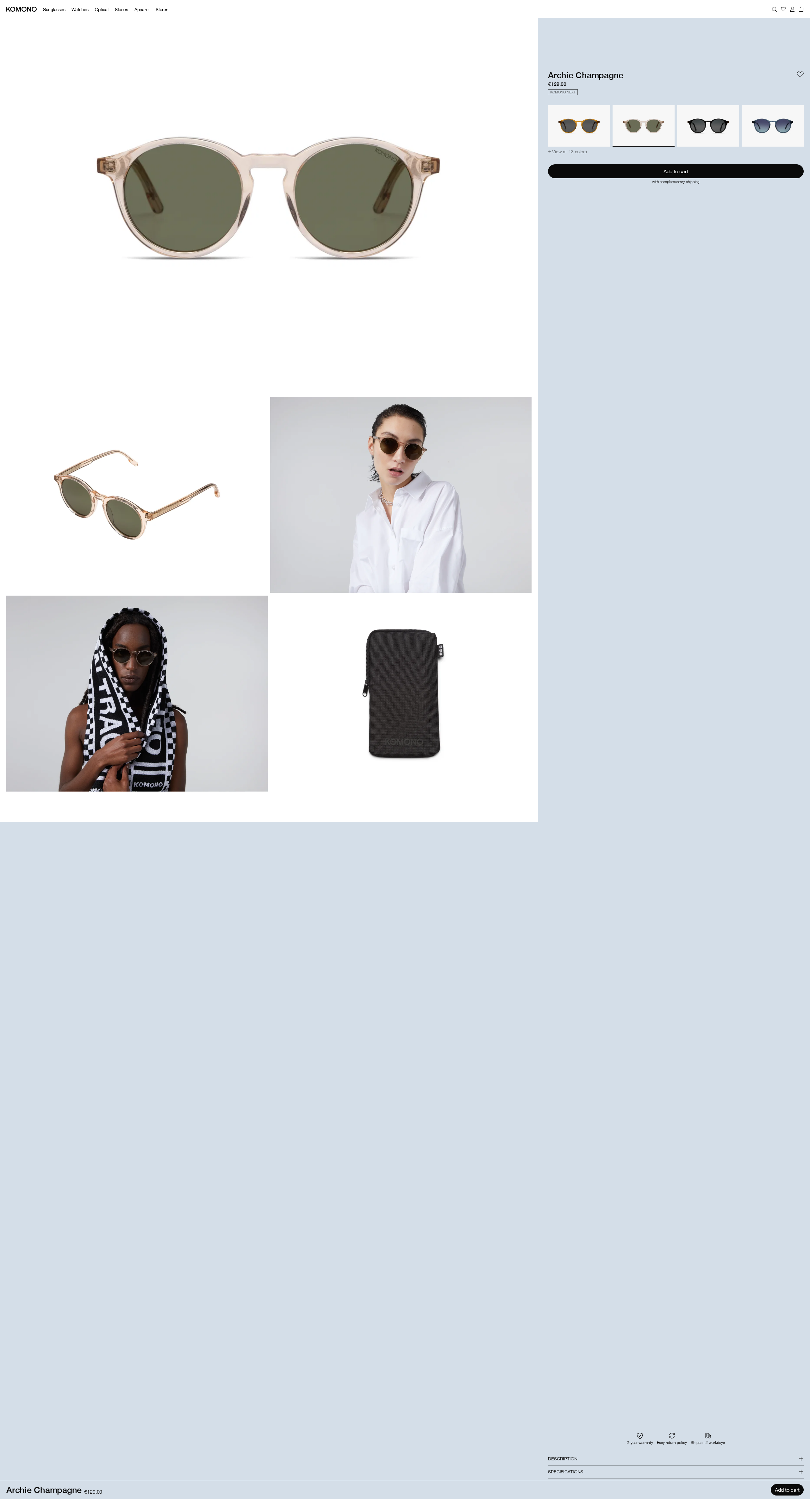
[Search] (774, 9)
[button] (567, 151)
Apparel (141, 9)
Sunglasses (54, 9)
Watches (80, 9)
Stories (121, 9)
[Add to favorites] (800, 74)
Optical (102, 9)
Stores (162, 9)
